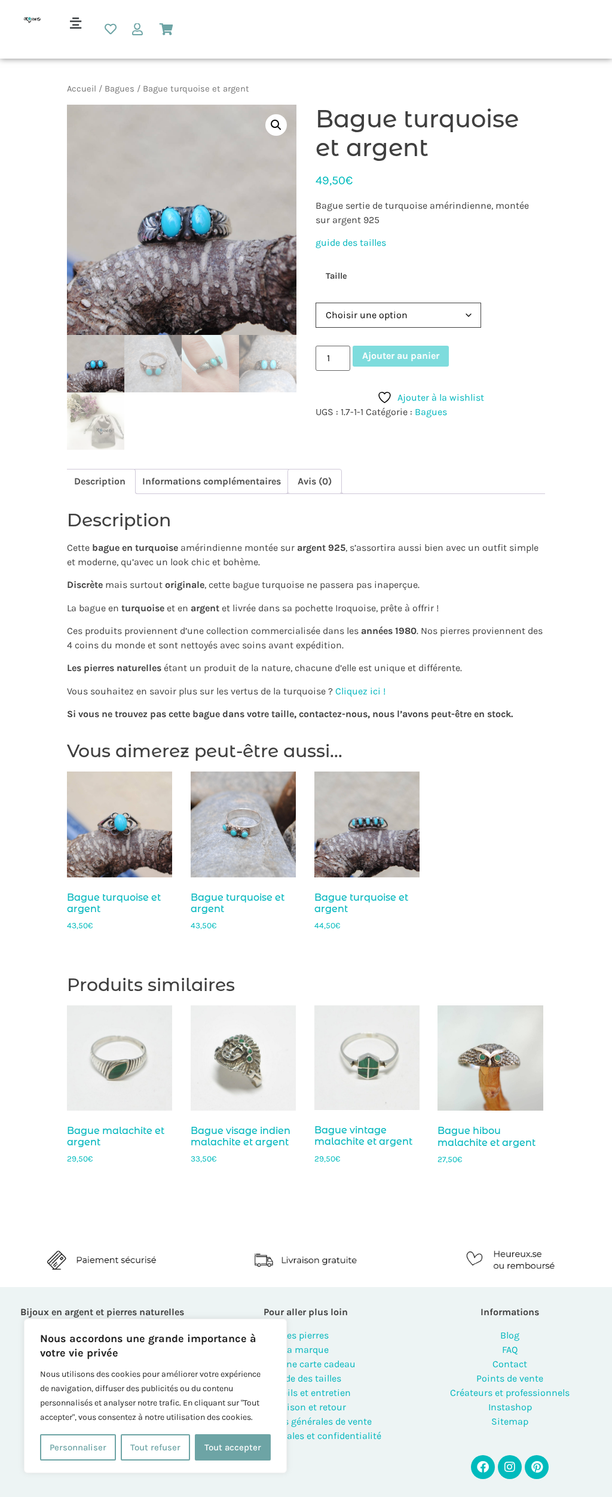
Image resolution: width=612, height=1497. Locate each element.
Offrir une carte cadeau (306, 1364)
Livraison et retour (306, 1407)
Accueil (81, 89)
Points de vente (509, 1378)
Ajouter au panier (400, 355)
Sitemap (509, 1421)
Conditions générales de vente (306, 1421)
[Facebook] (483, 1467)
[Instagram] (510, 1467)
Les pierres (306, 1335)
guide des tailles (351, 242)
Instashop (510, 1407)
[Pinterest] (537, 1467)
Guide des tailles (305, 1378)
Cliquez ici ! (360, 691)
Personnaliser (78, 1447)
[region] (155, 1396)
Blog (509, 1335)
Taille (336, 276)
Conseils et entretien (306, 1392)
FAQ (510, 1349)
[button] (75, 23)
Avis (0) (315, 481)
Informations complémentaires (211, 481)
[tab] (100, 481)
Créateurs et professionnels (510, 1392)
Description (100, 481)
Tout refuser (155, 1447)
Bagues (119, 89)
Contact (509, 1364)
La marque (306, 1349)
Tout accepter (232, 1447)
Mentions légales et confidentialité (305, 1435)
